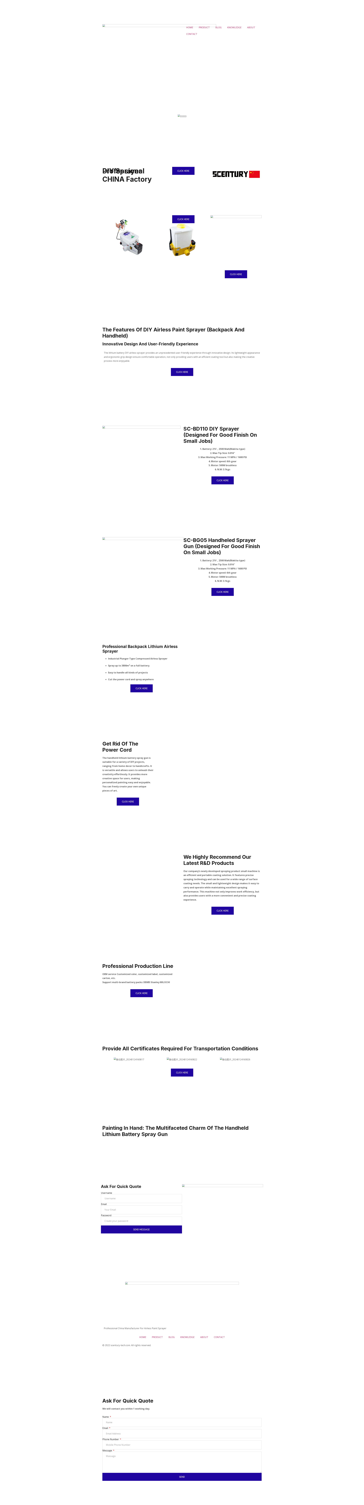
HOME (189, 27)
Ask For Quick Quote (121, 1186)
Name (105, 1417)
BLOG (218, 27)
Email (104, 1204)
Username (106, 1193)
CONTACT (191, 34)
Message (107, 1450)
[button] (105, 1059)
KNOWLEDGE (234, 27)
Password (106, 1215)
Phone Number (110, 1439)
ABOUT (251, 27)
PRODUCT (204, 27)
